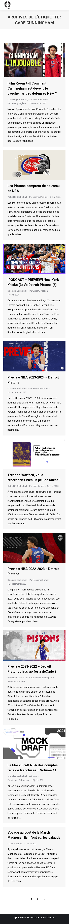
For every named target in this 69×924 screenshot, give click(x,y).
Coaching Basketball (17, 99)
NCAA (10, 843)
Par (17, 103)
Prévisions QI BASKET (18, 677)
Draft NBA (33, 776)
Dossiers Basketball (38, 99)
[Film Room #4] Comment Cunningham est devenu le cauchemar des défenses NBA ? (32, 88)
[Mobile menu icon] (63, 5)
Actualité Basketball (17, 197)
